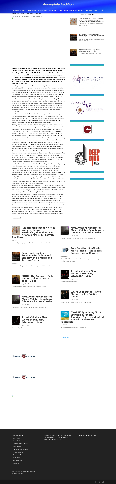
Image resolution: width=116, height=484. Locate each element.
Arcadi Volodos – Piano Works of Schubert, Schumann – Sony (35, 320)
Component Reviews (55, 10)
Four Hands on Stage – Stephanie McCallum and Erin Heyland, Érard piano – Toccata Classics (91, 35)
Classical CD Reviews (37, 16)
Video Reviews (17, 446)
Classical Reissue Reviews (20, 443)
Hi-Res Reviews (31, 10)
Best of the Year (17, 460)
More (95, 10)
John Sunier (16, 16)
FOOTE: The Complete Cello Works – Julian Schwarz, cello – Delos (90, 50)
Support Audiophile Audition (73, 10)
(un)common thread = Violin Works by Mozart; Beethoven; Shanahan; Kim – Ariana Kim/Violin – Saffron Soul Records (91, 20)
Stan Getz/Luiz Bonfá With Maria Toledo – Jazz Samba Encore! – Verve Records (86, 251)
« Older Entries (65, 337)
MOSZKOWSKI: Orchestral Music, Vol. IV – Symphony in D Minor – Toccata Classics (38, 299)
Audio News (16, 457)
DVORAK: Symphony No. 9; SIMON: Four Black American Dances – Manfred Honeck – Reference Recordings (82, 317)
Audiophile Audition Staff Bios (87, 435)
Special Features (18, 452)
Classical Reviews (18, 10)
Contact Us (88, 10)
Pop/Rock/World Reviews (20, 449)
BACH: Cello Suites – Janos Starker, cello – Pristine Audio (86, 294)
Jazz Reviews (42, 10)
